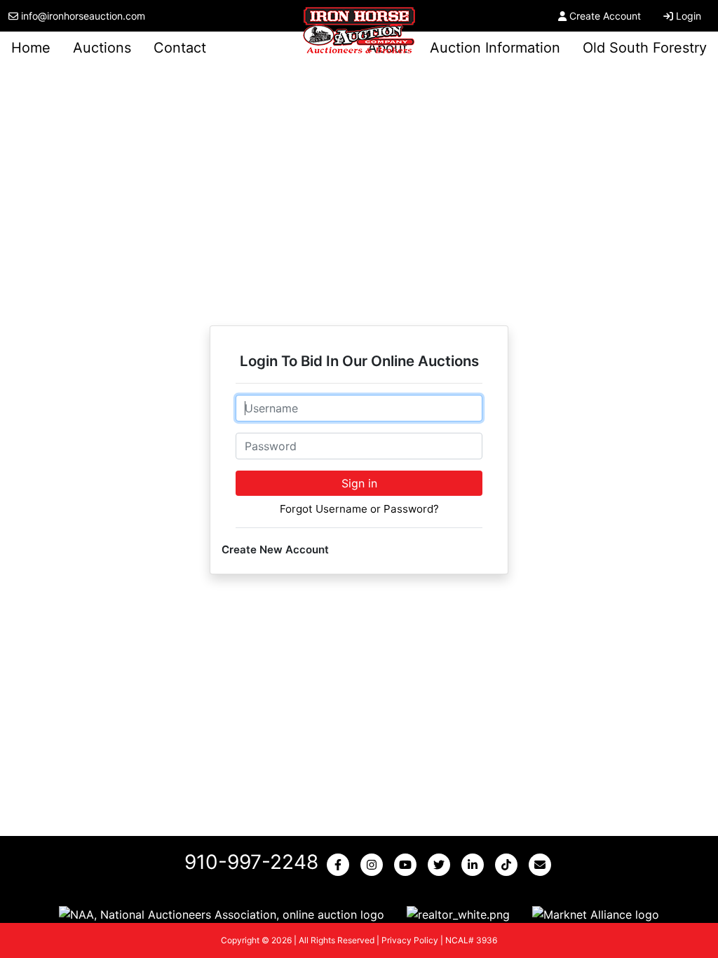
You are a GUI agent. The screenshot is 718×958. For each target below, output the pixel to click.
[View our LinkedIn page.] (475, 865)
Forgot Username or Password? (359, 508)
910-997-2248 (251, 862)
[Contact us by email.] (543, 865)
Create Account (605, 16)
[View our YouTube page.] (408, 865)
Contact (180, 47)
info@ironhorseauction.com (83, 16)
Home (30, 47)
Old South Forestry (645, 47)
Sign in (359, 483)
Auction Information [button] (495, 47)
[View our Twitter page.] (442, 865)
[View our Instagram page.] (374, 865)
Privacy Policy (409, 940)
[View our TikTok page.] (509, 865)
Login (688, 16)
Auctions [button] (102, 47)
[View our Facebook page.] (341, 865)
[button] (221, 914)
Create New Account (275, 549)
